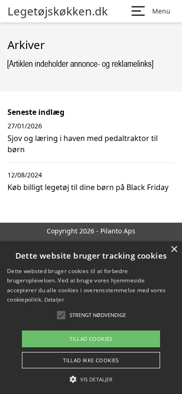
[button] (91, 379)
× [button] (173, 249)
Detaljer (54, 299)
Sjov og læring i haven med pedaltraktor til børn (82, 144)
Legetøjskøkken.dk (57, 11)
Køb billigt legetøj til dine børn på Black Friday (87, 187)
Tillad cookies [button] (91, 338)
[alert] (91, 317)
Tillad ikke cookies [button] (91, 360)
